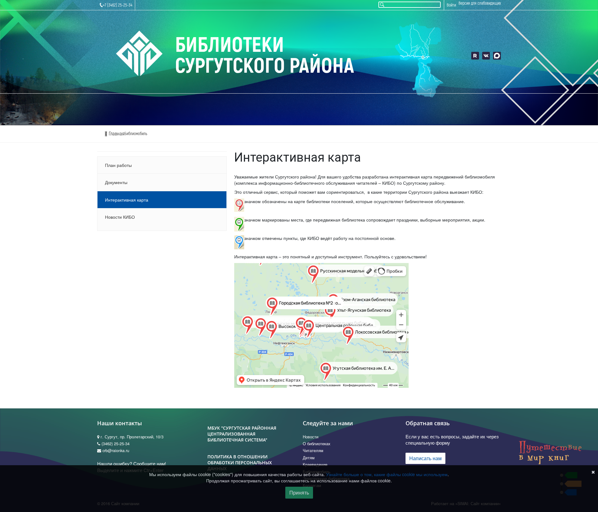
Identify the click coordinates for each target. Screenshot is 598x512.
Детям (309, 458)
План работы (118, 165)
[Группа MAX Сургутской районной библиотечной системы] (497, 56)
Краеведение (315, 464)
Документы (116, 182)
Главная (115, 133)
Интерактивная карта (126, 200)
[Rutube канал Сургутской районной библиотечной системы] (475, 56)
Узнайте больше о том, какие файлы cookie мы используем (387, 474)
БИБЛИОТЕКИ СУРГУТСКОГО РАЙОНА (264, 55)
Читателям (313, 450)
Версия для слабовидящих (479, 3)
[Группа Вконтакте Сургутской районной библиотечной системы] (486, 56)
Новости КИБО (120, 217)
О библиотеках (316, 443)
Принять (299, 492)
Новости (310, 437)
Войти (451, 5)
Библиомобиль (135, 133)
